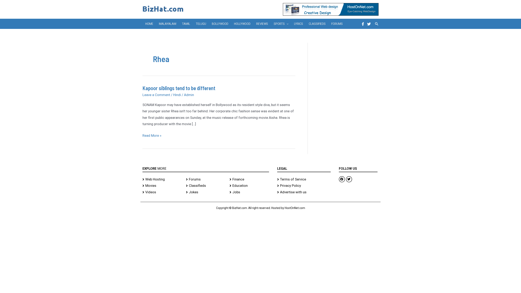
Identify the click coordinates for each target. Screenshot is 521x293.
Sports (279, 23)
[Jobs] (249, 192)
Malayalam (167, 23)
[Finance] (249, 179)
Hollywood (242, 23)
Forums (337, 23)
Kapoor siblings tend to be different (178, 88)
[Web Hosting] (162, 179)
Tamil (186, 23)
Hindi (177, 95)
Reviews (262, 23)
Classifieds (317, 23)
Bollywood (220, 23)
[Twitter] (369, 24)
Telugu (201, 23)
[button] (286, 24)
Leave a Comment (156, 95)
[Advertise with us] (304, 192)
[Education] (249, 186)
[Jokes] (205, 192)
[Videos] (162, 192)
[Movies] (162, 186)
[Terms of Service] (304, 179)
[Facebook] (363, 24)
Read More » (151, 135)
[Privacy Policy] (304, 186)
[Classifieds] (205, 186)
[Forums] (205, 179)
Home (149, 23)
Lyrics (298, 23)
